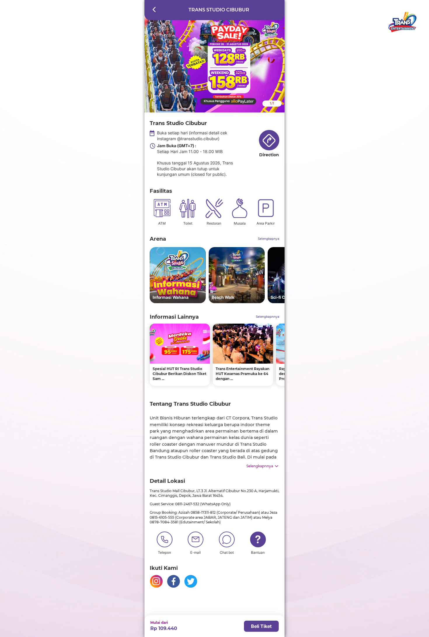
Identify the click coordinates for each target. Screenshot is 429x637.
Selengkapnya (268, 239)
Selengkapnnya (267, 317)
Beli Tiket (261, 626)
